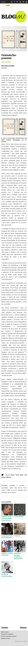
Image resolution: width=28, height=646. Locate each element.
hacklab (25, 641)
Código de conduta (7, 634)
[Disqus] (14, 604)
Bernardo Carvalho (7, 66)
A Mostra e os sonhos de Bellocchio (7, 554)
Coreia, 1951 (17, 536)
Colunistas (6, 62)
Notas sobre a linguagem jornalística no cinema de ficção (18, 556)
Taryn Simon (19, 475)
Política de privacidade (8, 636)
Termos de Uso (5, 638)
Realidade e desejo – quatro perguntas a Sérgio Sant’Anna (6, 518)
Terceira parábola (19, 516)
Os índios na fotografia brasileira (6, 575)
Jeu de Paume (10, 475)
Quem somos (5, 632)
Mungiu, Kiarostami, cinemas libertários (6, 536)
